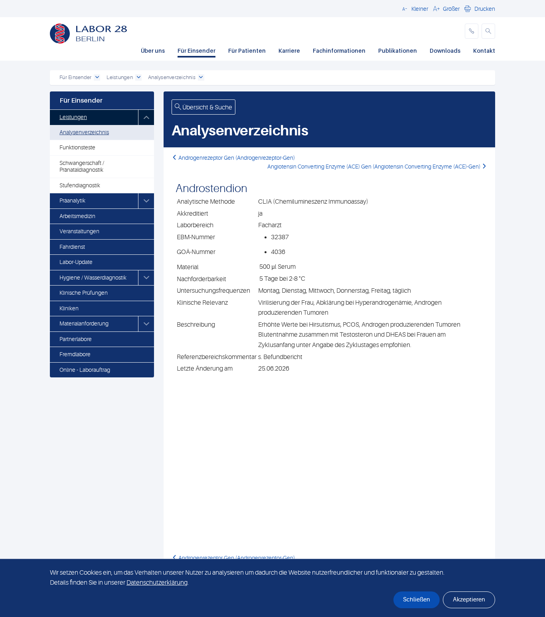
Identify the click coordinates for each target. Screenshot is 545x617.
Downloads (445, 50)
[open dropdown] (97, 77)
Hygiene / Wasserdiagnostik (92, 277)
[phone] (471, 31)
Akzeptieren (469, 599)
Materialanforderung (84, 323)
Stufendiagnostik (79, 185)
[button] (414, 8)
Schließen (416, 599)
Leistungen (73, 117)
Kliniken (69, 308)
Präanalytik (72, 200)
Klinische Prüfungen (83, 293)
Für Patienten (247, 50)
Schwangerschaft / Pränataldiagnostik (81, 166)
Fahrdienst (72, 247)
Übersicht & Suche (206, 107)
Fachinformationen (339, 50)
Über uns (153, 50)
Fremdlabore (75, 354)
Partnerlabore (75, 339)
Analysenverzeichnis (84, 132)
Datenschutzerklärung (157, 582)
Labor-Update (76, 262)
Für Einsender (196, 50)
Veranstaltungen (79, 231)
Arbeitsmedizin (77, 216)
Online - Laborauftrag (84, 370)
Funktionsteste (77, 147)
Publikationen (397, 50)
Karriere (289, 50)
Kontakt (484, 50)
